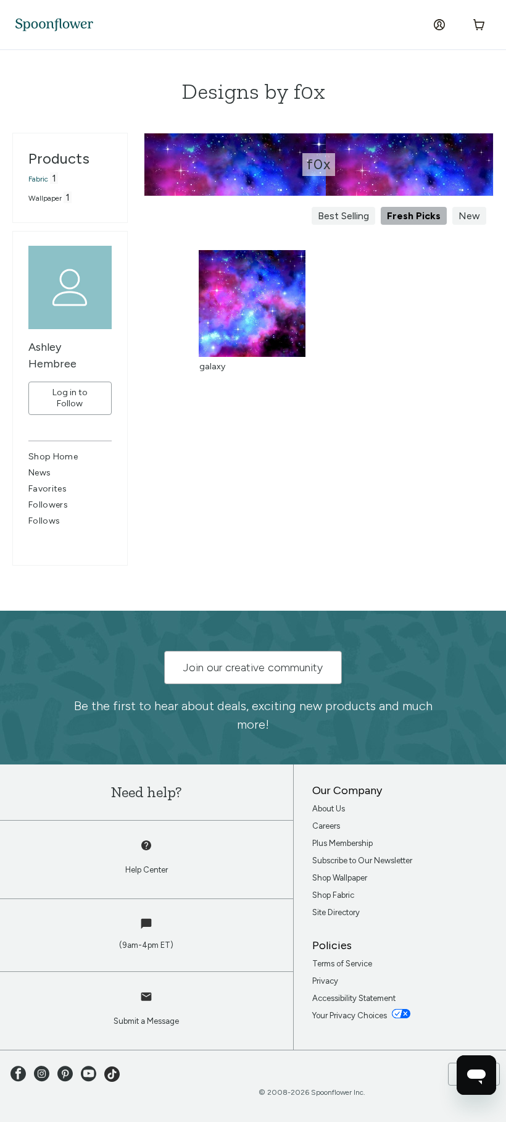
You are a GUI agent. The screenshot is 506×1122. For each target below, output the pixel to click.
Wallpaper (45, 198)
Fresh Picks (414, 216)
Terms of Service (342, 963)
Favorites (47, 489)
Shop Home (53, 456)
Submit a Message (146, 1021)
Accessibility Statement (354, 998)
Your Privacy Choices (350, 1015)
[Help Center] (146, 852)
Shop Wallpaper (339, 877)
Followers (48, 505)
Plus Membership (342, 843)
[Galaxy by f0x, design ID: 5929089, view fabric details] (252, 353)
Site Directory (336, 912)
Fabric (38, 179)
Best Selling (343, 216)
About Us (328, 808)
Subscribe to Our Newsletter (362, 860)
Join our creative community (253, 667)
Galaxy (212, 366)
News (39, 472)
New (469, 216)
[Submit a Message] (146, 1003)
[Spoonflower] (54, 25)
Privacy (325, 981)
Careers (326, 826)
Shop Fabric (333, 895)
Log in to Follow (70, 398)
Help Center (146, 869)
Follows (44, 521)
